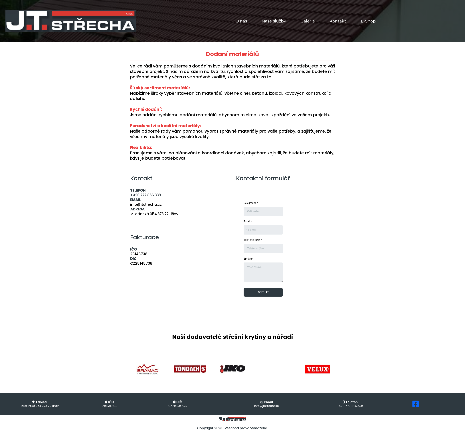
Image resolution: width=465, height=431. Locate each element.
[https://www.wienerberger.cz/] (190, 369)
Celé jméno (251, 203)
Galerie (307, 21)
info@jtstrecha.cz (146, 204)
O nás (241, 21)
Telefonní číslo (253, 240)
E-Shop (368, 21)
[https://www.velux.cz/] (317, 369)
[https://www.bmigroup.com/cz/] (147, 369)
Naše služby (274, 21)
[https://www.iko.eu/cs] (232, 369)
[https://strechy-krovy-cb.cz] (70, 21)
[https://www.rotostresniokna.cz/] (275, 369)
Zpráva (249, 258)
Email (248, 221)
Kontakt (337, 21)
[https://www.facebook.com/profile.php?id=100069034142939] (414, 404)
